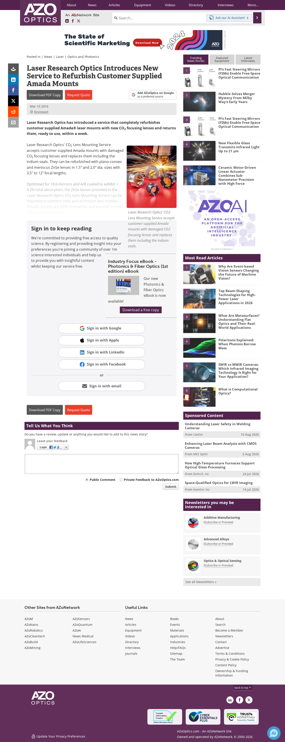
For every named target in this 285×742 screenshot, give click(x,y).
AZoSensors (81, 619)
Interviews (132, 648)
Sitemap (176, 653)
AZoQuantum (82, 624)
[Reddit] (13, 111)
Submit (170, 486)
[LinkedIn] (13, 79)
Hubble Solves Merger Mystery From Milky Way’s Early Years (236, 97)
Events (175, 624)
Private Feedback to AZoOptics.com (151, 480)
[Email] (13, 122)
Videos (130, 636)
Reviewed (41, 112)
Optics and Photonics (83, 57)
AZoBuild (31, 642)
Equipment (133, 630)
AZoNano (31, 624)
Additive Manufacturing (222, 517)
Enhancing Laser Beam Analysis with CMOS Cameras (220, 445)
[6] (199, 397)
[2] (199, 101)
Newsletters (224, 636)
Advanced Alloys (216, 539)
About (219, 619)
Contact (221, 642)
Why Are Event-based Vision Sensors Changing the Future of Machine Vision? (238, 272)
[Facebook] (13, 90)
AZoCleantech (34, 636)
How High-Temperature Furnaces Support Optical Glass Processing (220, 465)
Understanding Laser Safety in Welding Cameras (217, 426)
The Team (177, 659)
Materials (177, 630)
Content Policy (225, 665)
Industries (177, 642)
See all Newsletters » (200, 582)
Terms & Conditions (230, 653)
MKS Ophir (200, 454)
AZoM (28, 619)
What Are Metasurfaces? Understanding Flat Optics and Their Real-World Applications (238, 321)
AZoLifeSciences (84, 642)
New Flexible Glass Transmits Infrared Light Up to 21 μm (239, 147)
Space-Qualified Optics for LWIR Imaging (218, 482)
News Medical (83, 636)
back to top (241, 687)
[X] (13, 101)
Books (174, 619)
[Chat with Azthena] (274, 733)
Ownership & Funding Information (231, 673)
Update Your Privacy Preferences (60, 736)
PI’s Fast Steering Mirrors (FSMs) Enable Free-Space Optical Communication (239, 73)
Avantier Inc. (201, 489)
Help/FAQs (178, 648)
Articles (130, 624)
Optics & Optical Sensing (222, 561)
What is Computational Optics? (238, 391)
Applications (179, 636)
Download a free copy (140, 309)
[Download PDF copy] (13, 68)
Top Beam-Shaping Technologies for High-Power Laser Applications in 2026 (237, 297)
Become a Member (229, 630)
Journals (131, 653)
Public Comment (102, 480)
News (48, 57)
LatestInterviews (248, 59)
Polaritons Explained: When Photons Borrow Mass (237, 344)
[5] (199, 175)
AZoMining (32, 648)
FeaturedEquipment (222, 59)
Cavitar (198, 434)
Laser (60, 57)
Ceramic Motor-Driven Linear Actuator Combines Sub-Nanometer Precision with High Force (237, 175)
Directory (132, 642)
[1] (199, 77)
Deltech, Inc (201, 474)
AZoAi (77, 630)
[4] (199, 150)
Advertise (222, 648)
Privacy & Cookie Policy (232, 659)
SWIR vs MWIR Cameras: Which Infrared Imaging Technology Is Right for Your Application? (238, 370)
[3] (199, 126)
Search (220, 624)
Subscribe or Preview (218, 522)
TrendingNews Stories (195, 59)
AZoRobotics (33, 630)
